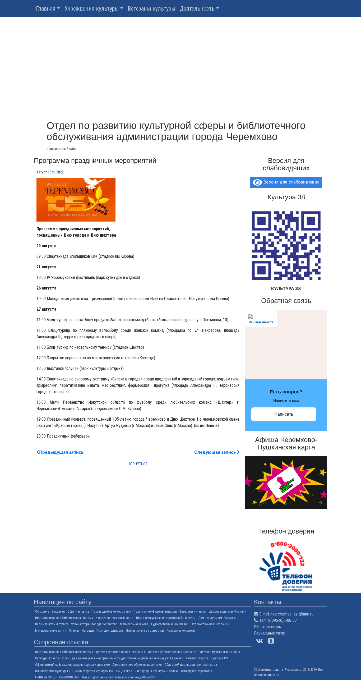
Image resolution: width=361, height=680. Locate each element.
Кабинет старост (197, 658)
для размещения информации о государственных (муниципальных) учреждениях (127, 658)
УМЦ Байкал (123, 671)
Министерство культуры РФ (94, 671)
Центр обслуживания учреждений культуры (166, 618)
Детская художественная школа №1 (120, 652)
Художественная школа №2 (210, 624)
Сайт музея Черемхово (196, 671)
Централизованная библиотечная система (64, 618)
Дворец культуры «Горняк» (227, 611)
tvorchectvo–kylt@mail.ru (292, 614)
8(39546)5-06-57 (282, 620)
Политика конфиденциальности (155, 611)
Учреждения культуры (91, 8)
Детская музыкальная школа (220, 652)
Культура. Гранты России (52, 658)
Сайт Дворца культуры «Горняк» (156, 671)
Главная (45, 8)
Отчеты (74, 630)
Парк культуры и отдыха (51, 624)
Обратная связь (78, 611)
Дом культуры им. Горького (216, 618)
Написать (283, 414)
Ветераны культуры (151, 8)
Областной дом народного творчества (190, 665)
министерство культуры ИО (54, 671)
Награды (88, 630)
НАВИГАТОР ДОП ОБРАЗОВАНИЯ (57, 677)
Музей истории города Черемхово (94, 624)
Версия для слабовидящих (291, 182)
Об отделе (42, 611)
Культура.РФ (219, 658)
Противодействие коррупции (111, 611)
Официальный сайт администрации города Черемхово (72, 665)
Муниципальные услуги (50, 630)
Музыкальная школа (134, 624)
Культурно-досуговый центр (114, 618)
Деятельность (197, 8)
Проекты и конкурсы (180, 630)
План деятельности (109, 630)
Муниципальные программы (145, 630)
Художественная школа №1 (170, 624)
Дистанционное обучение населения (137, 665)
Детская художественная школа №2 (172, 652)
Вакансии (58, 611)
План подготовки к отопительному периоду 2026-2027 (118, 677)
